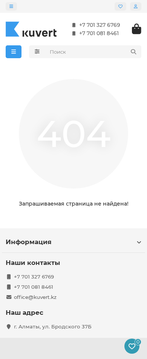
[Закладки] (120, 6)
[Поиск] (133, 52)
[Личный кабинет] (135, 6)
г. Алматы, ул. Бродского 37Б (53, 326)
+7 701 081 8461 (99, 33)
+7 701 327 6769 (99, 25)
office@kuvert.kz (35, 297)
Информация (29, 242)
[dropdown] (11, 6)
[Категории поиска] (37, 51)
